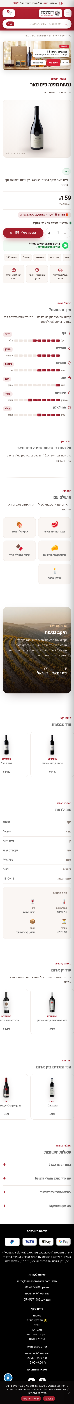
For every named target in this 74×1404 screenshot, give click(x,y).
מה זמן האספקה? (60, 1206)
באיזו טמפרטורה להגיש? (55, 1192)
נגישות (37, 1315)
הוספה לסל (53, 62)
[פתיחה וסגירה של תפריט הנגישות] (8, 1377)
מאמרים (37, 1329)
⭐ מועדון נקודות (37, 1320)
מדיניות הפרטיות (31, 1398)
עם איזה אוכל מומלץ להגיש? (53, 1178)
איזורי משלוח (37, 1339)
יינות (62, 35)
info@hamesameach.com (37, 1281)
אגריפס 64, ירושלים (37, 1293)
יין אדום (53, 35)
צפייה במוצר (38, 62)
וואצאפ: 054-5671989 (37, 1300)
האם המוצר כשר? (60, 1165)
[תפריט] (67, 13)
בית (69, 35)
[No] (69, 1392)
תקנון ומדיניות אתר (37, 1334)
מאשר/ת (49, 1398)
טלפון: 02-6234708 (37, 1287)
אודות (37, 1325)
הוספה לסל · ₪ (23, 232)
